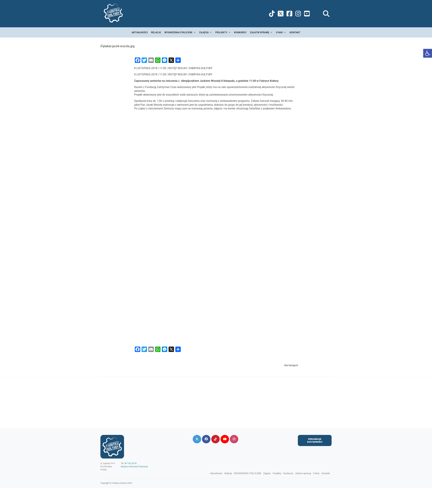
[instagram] (234, 439)
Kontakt (295, 32)
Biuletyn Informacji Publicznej (134, 466)
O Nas (279, 32)
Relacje (156, 32)
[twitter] (197, 439)
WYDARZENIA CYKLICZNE (178, 32)
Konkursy (240, 32)
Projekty (221, 32)
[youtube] (225, 439)
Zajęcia (204, 32)
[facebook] (206, 439)
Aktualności (140, 32)
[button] (427, 53)
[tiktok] (215, 439)
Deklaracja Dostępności (314, 440)
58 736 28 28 (130, 463)
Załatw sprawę (259, 32)
